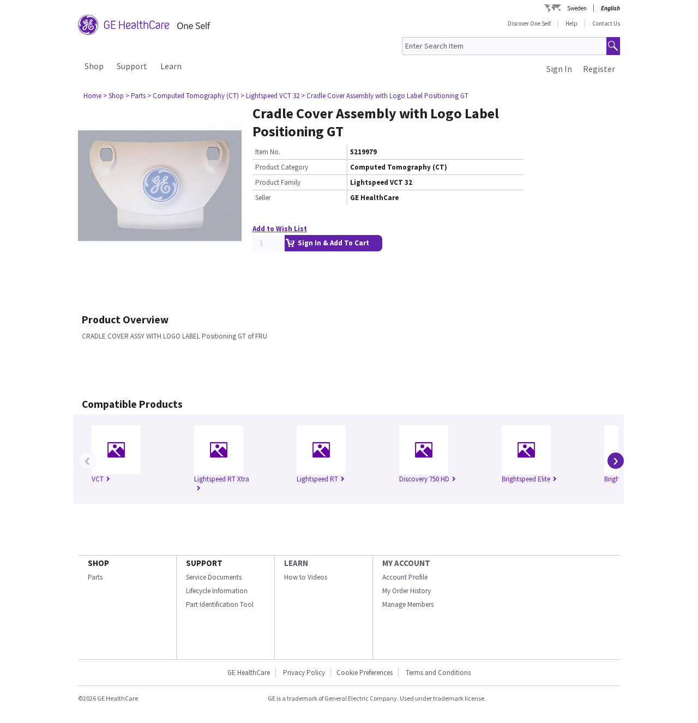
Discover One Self (529, 23)
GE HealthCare (248, 672)
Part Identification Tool (220, 604)
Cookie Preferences (364, 672)
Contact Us (606, 23)
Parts (95, 577)
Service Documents (214, 577)
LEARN (296, 563)
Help (571, 23)
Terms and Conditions (438, 672)
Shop (94, 66)
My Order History (406, 590)
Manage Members (408, 604)
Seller (262, 197)
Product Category (281, 167)
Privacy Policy (303, 672)
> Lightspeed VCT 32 (269, 95)
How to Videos (305, 577)
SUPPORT (204, 563)
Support (132, 66)
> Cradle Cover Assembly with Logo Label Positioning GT (384, 95)
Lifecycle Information (217, 590)
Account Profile (405, 577)
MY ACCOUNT (406, 563)
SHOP (98, 563)
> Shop (113, 95)
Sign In (559, 68)
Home (92, 95)
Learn (171, 66)
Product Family (277, 182)
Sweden (577, 8)
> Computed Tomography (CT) (193, 95)
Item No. (267, 151)
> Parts (135, 95)
